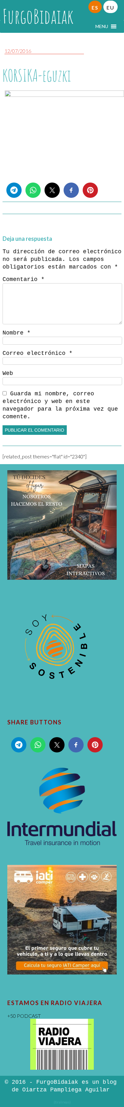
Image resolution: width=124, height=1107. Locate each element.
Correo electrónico (37, 353)
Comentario (24, 279)
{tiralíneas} (62, 1102)
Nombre (17, 333)
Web (8, 373)
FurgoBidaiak (38, 16)
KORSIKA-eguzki (37, 75)
